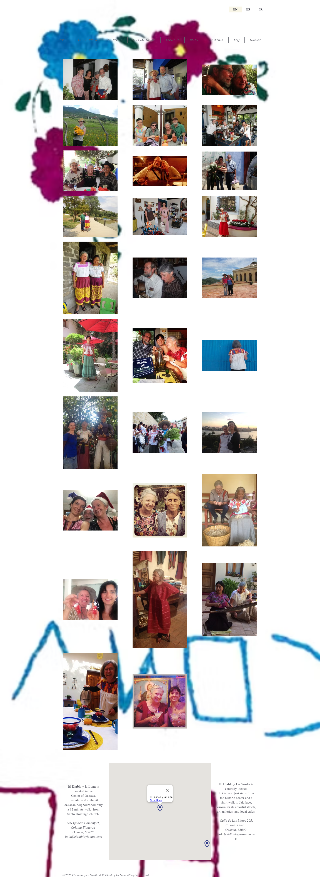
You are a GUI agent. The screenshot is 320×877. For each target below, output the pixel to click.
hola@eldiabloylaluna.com (83, 836)
